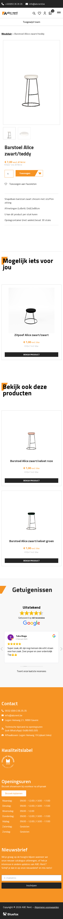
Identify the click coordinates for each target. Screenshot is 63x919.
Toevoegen (24, 173)
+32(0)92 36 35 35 (13, 3)
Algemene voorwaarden (47, 907)
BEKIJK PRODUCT (31, 354)
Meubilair (7, 34)
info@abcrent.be (37, 3)
